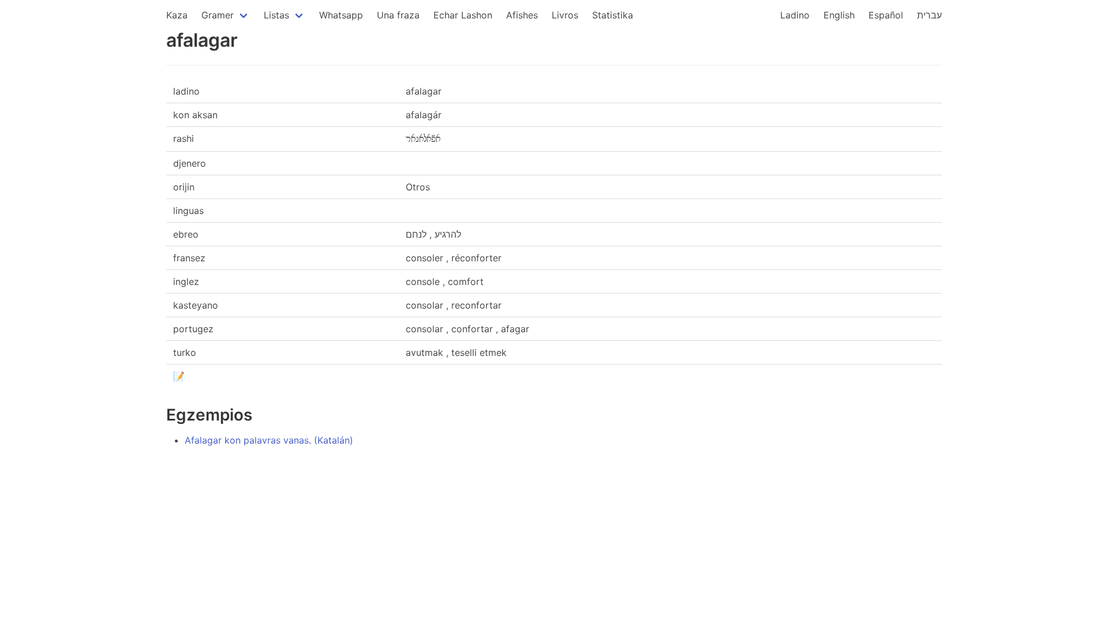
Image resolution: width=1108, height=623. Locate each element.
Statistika (612, 15)
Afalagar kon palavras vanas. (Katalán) (269, 440)
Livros (565, 15)
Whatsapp (341, 15)
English (839, 15)
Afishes (522, 15)
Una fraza (398, 15)
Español (886, 15)
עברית (929, 15)
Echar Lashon (462, 15)
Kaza (177, 15)
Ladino (795, 15)
